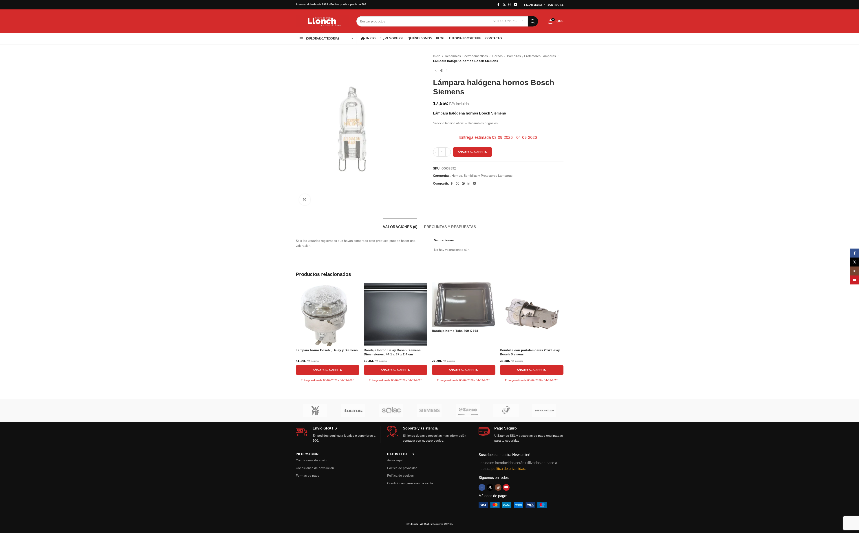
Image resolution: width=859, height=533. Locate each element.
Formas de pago (307, 475)
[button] (327, 370)
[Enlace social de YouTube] (515, 5)
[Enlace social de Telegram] (474, 184)
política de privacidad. (508, 469)
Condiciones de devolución (315, 468)
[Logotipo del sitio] (323, 21)
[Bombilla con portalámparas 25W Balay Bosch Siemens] (531, 314)
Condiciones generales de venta (410, 483)
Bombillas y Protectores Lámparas (531, 56)
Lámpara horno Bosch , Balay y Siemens (327, 350)
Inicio (436, 56)
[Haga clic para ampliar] (304, 199)
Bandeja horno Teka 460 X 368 (455, 331)
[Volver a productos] (441, 70)
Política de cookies (400, 475)
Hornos (497, 56)
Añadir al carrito (472, 152)
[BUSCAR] (533, 21)
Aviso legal (394, 460)
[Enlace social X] (504, 5)
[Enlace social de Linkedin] (469, 184)
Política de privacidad (402, 468)
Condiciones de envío (311, 460)
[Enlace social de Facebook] (498, 5)
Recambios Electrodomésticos (466, 56)
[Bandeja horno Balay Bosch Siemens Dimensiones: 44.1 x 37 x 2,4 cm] (395, 314)
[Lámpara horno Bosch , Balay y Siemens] (327, 314)
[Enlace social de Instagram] (509, 5)
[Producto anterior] (435, 70)
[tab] (400, 224)
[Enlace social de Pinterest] (463, 184)
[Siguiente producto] (446, 70)
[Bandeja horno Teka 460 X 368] (463, 304)
